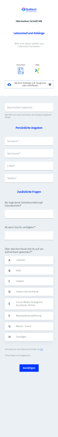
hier (41, 349)
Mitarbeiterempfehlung (28, 315)
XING (18, 270)
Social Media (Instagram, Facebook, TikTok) (29, 304)
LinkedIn (20, 260)
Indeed (20, 281)
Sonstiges (21, 336)
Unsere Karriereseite (27, 291)
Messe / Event (23, 326)
